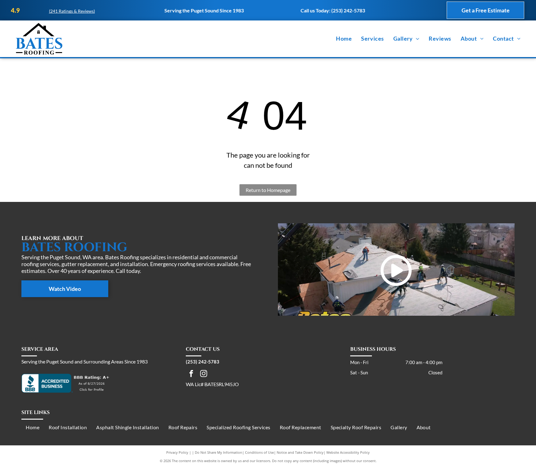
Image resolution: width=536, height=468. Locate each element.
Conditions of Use (259, 452)
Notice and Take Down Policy (300, 452)
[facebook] (191, 374)
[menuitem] (343, 39)
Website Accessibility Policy (348, 452)
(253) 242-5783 (348, 10)
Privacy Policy (177, 452)
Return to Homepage (268, 190)
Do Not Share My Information (218, 452)
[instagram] (203, 374)
